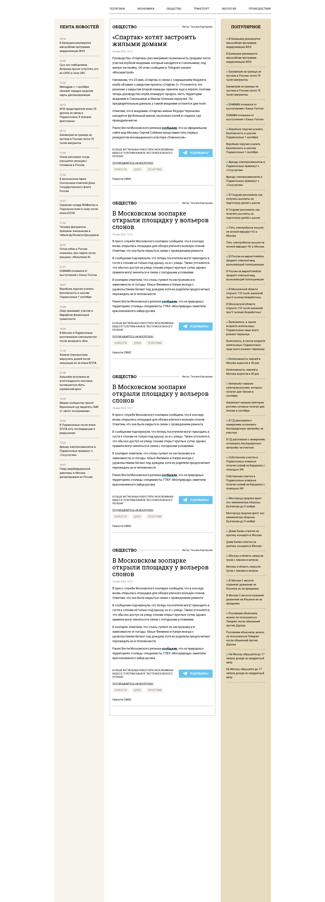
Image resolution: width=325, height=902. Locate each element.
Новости (120, 169)
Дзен (137, 169)
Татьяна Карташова (201, 26)
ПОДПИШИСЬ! (199, 152)
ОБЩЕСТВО (124, 26)
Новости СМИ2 (121, 179)
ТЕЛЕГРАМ (154, 169)
